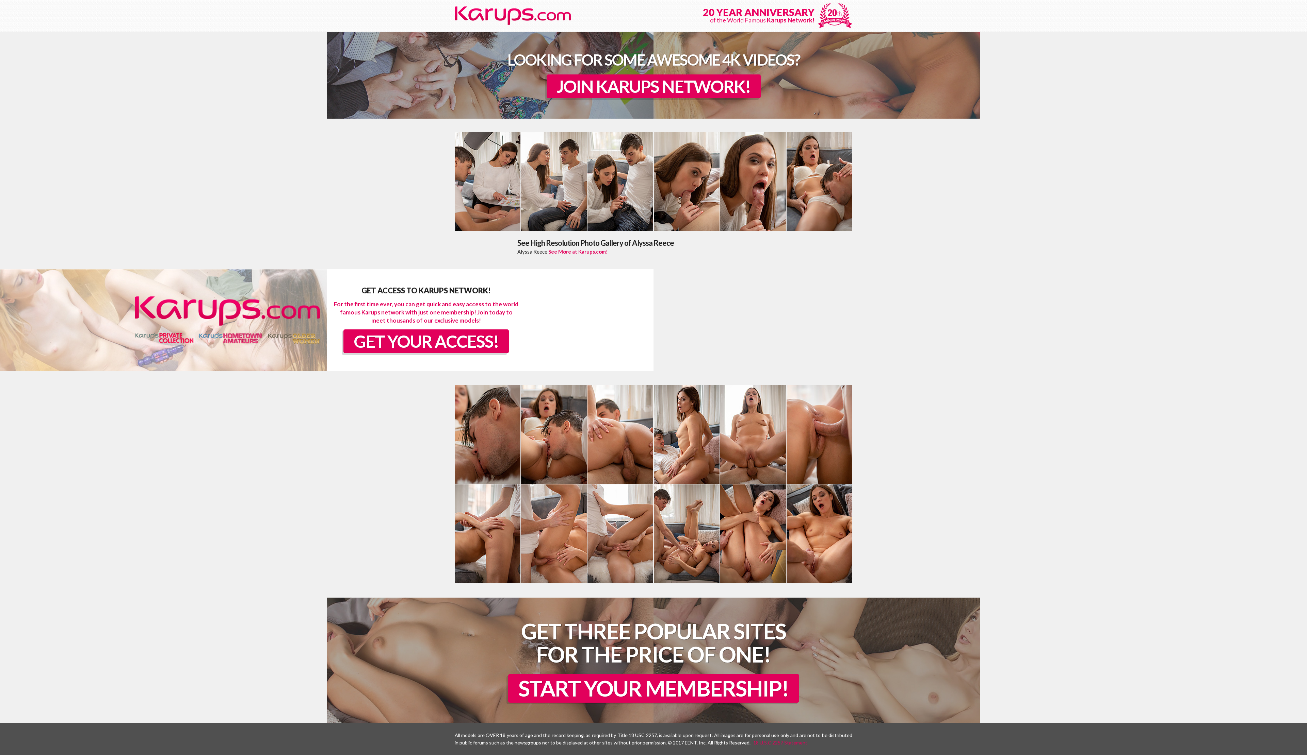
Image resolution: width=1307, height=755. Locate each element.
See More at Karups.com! (578, 251)
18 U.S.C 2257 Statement (780, 742)
